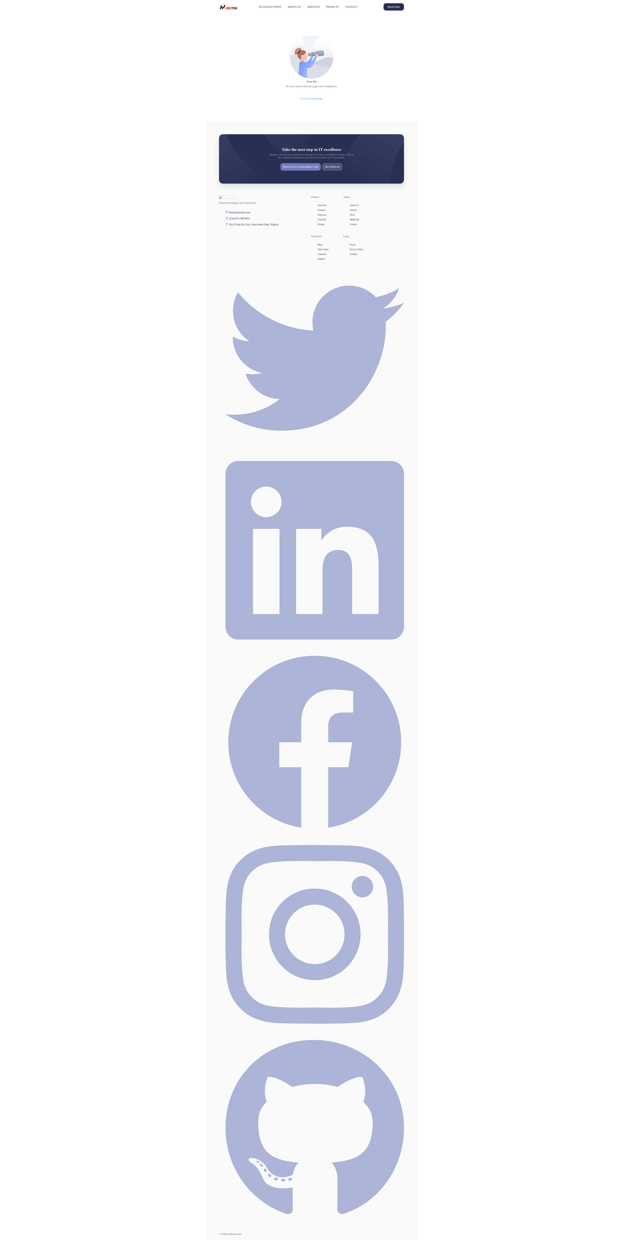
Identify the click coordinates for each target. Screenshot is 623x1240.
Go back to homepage (311, 98)
